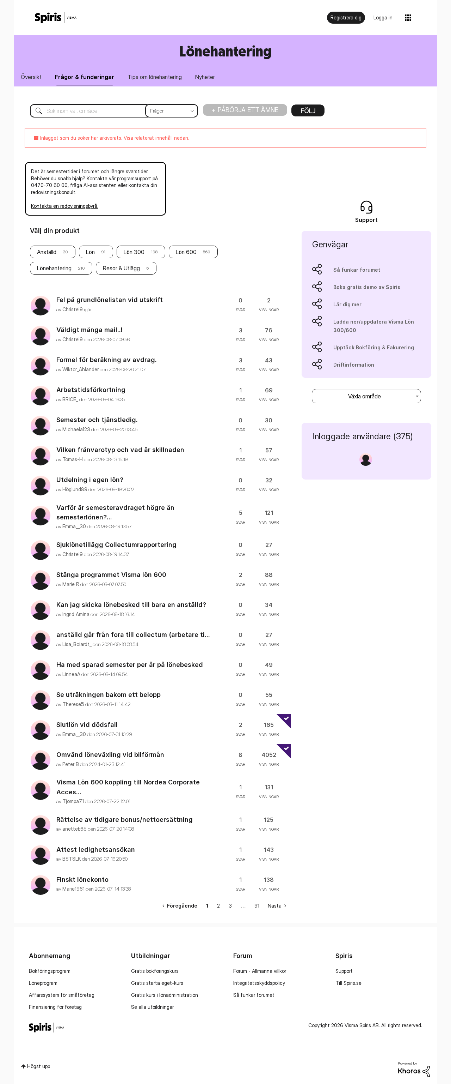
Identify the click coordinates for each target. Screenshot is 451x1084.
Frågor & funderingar (84, 76)
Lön (90, 251)
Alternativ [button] (308, 113)
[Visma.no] (55, 18)
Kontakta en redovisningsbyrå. (64, 206)
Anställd (46, 251)
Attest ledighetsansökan (95, 849)
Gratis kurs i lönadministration (164, 995)
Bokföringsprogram (49, 971)
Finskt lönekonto (82, 879)
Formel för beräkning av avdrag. (106, 359)
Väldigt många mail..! (89, 329)
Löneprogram (43, 983)
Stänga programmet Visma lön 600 (111, 574)
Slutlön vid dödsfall (87, 724)
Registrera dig (346, 17)
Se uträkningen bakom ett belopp (108, 694)
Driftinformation (353, 365)
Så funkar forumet (356, 270)
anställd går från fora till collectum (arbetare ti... (133, 634)
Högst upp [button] (38, 1066)
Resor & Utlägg (121, 268)
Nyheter (205, 76)
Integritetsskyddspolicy (259, 983)
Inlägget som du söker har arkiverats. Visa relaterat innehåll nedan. (114, 138)
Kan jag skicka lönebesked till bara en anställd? (131, 604)
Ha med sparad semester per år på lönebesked (129, 664)
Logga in (383, 17)
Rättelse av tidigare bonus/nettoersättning (124, 819)
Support (344, 971)
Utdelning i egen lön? (89, 479)
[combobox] (108, 111)
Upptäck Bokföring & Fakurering (373, 347)
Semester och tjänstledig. (97, 419)
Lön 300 (134, 251)
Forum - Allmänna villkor (259, 971)
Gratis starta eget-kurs (157, 983)
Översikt (31, 76)
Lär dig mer (347, 304)
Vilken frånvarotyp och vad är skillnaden (120, 449)
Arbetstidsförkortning (90, 389)
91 (256, 906)
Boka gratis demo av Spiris (366, 287)
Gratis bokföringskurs (155, 971)
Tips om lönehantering (155, 76)
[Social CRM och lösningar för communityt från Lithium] (414, 1069)
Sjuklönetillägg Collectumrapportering (116, 544)
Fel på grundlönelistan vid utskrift (109, 299)
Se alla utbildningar (152, 1007)
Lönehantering (54, 268)
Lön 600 (186, 251)
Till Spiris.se (348, 983)
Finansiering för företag (55, 1007)
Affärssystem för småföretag (61, 995)
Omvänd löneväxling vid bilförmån (110, 754)
